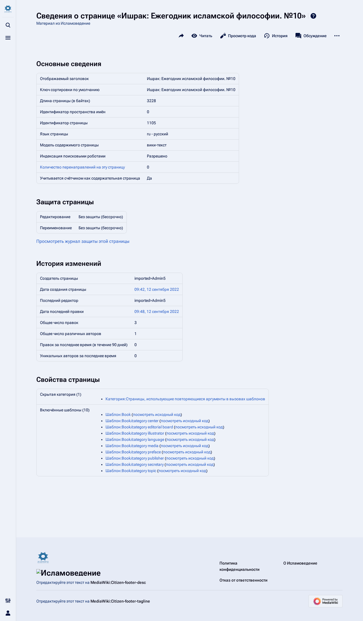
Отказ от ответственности (243, 580)
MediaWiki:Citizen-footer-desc (118, 582)
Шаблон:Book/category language (134, 439)
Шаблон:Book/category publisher (134, 458)
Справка (313, 16)
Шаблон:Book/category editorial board (139, 427)
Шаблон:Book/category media (132, 445)
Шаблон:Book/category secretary (134, 464)
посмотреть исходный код (157, 414)
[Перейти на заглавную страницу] (8, 9)
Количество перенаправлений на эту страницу (82, 167)
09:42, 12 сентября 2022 (156, 289)
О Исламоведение (300, 563)
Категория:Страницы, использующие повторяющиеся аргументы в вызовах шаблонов (185, 399)
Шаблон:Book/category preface (133, 452)
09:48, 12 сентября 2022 (156, 311)
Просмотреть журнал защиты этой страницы (82, 241)
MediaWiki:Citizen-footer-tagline (120, 601)
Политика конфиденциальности (239, 566)
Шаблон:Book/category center (132, 420)
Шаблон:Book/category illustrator (134, 433)
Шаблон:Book (118, 414)
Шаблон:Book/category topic (130, 470)
